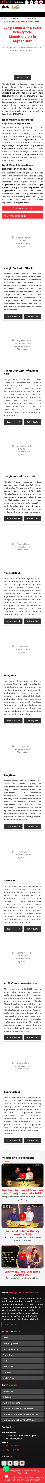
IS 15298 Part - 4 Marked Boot (21, 983)
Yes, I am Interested (22, 208)
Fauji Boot (10, 775)
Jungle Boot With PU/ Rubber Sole (21, 372)
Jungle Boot (31, 18)
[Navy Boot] (22, 649)
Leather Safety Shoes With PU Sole (19, 1408)
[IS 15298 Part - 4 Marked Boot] (22, 957)
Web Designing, (37, 1477)
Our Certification (10, 1349)
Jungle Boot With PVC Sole (19, 476)
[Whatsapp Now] (6, 1469)
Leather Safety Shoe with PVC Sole (19, 1420)
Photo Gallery (9, 1355)
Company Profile (10, 1343)
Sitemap (7, 1372)
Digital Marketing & (13, 1480)
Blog (5, 1360)
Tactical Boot (12, 572)
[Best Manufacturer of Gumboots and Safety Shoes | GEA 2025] (23, 1175)
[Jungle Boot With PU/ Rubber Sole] (22, 344)
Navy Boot (10, 675)
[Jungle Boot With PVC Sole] (22, 450)
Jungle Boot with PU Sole (18, 268)
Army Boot (10, 880)
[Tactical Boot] (22, 547)
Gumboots (8, 1391)
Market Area (8, 1378)
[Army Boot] (22, 854)
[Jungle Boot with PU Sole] (22, 242)
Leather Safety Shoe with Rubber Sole (20, 1414)
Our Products (15, 18)
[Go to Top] (38, 1472)
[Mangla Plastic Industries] (11, 7)
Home (4, 18)
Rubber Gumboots (11, 1403)
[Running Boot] (22, 1066)
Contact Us (8, 1366)
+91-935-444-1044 (10, 1450)
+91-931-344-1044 (15, 2)
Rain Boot (7, 1397)
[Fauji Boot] (22, 749)
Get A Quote (22, 77)
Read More (12, 316)
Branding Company (31, 1480)
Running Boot (12, 1092)
